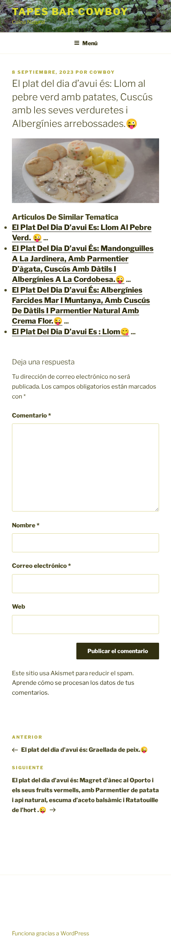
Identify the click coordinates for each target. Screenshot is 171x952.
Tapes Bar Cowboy (70, 11)
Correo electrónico (41, 565)
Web (18, 606)
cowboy (102, 72)
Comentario (31, 415)
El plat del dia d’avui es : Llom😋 (70, 331)
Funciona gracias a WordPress (50, 933)
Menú (89, 43)
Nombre (25, 525)
